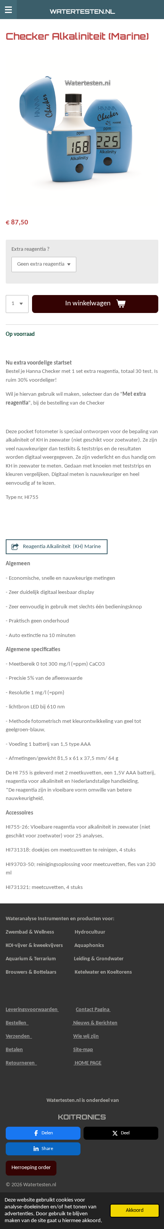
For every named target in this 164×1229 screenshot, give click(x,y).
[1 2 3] (17, 304)
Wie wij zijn (86, 1036)
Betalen (14, 1050)
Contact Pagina (93, 1010)
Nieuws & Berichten (94, 1023)
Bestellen (17, 1023)
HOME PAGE (87, 1063)
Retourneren (21, 1063)
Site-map (83, 1050)
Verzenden (19, 1036)
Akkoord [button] (134, 1210)
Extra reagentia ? (30, 249)
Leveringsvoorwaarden (32, 1010)
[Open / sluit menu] (8, 9)
